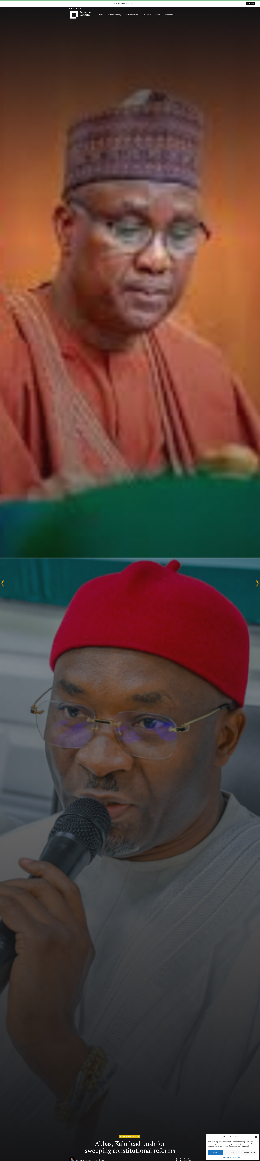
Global (158, 15)
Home (101, 15)
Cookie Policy (227, 1157)
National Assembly (114, 15)
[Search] (83, 8)
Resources (169, 15)
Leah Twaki (79, 1160)
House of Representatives (130, 1136)
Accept (215, 1152)
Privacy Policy (236, 1157)
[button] (256, 1137)
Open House (147, 15)
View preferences (249, 1152)
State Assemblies (132, 15)
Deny (232, 1152)
